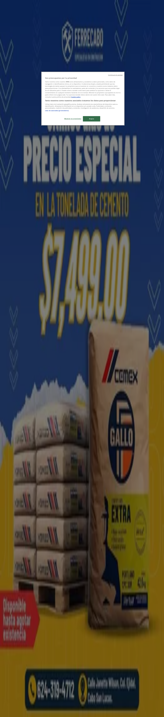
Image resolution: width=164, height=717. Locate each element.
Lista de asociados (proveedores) (57, 110)
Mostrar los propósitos (72, 119)
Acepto (91, 119)
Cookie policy (75, 97)
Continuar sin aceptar (115, 75)
